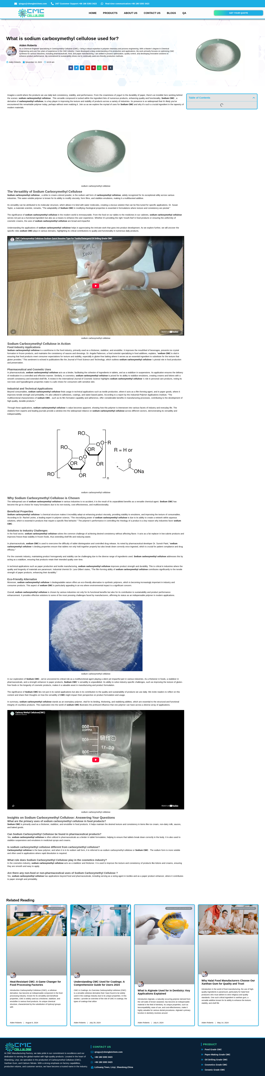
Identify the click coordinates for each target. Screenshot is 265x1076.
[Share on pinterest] (93, 67)
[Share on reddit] (88, 67)
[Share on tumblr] (110, 67)
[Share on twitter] (76, 67)
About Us (130, 12)
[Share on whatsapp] (99, 67)
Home (93, 12)
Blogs (171, 12)
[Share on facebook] (70, 67)
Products (110, 12)
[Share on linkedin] (82, 67)
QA (184, 12)
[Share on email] (105, 67)
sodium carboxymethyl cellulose (35, 98)
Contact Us (152, 12)
